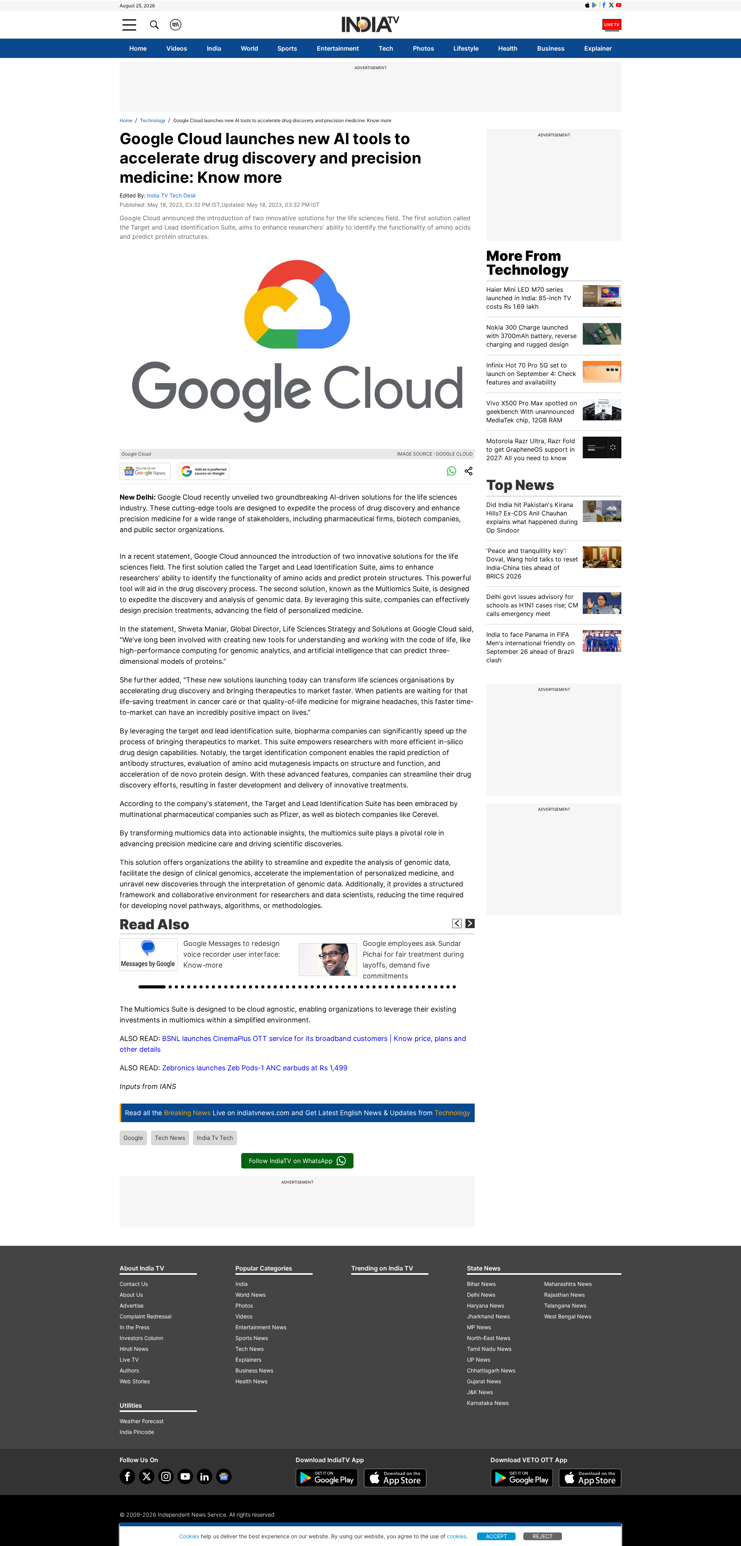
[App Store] (395, 1478)
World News (250, 1294)
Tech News (170, 1137)
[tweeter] (146, 1476)
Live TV (129, 1359)
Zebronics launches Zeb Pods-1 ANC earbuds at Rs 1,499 (254, 1068)
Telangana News (565, 1305)
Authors (129, 1370)
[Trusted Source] (203, 471)
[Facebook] (127, 1476)
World (249, 48)
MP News (479, 1327)
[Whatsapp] (451, 471)
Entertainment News (260, 1327)
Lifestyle (466, 48)
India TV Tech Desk (171, 195)
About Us (131, 1294)
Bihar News (481, 1284)
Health (508, 48)
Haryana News (485, 1305)
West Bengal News (567, 1316)
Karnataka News (488, 1403)
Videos (176, 48)
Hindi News (134, 1348)
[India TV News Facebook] (604, 5)
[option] (207, 954)
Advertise (132, 1305)
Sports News (251, 1338)
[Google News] (145, 471)
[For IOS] (590, 1478)
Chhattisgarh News (491, 1370)
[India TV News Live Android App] (327, 1478)
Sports (287, 48)
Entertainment (338, 48)
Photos (423, 48)
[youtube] (185, 1476)
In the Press (134, 1327)
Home (138, 48)
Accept (496, 1536)
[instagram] (166, 1476)
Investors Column (141, 1338)
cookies (456, 1536)
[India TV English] (370, 25)
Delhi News (481, 1294)
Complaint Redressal (145, 1316)
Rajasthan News (564, 1294)
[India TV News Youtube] (618, 5)
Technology (153, 120)
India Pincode (137, 1432)
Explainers (248, 1359)
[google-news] (224, 1476)
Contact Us (134, 1284)
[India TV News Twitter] (611, 5)
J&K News (480, 1392)
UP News (478, 1359)
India (214, 48)
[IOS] (587, 5)
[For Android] (522, 1478)
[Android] (594, 5)
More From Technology (527, 262)
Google (133, 1137)
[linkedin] (204, 1476)
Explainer (598, 48)
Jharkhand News (488, 1316)
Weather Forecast (142, 1421)
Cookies (189, 1536)
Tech (386, 48)
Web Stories (135, 1381)
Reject (543, 1536)
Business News (254, 1370)
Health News (251, 1381)
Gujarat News (484, 1381)
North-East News (488, 1338)
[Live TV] (611, 25)
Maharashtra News (568, 1284)
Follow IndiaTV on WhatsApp (291, 1161)
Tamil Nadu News (489, 1348)
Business (551, 48)
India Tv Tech (215, 1137)
